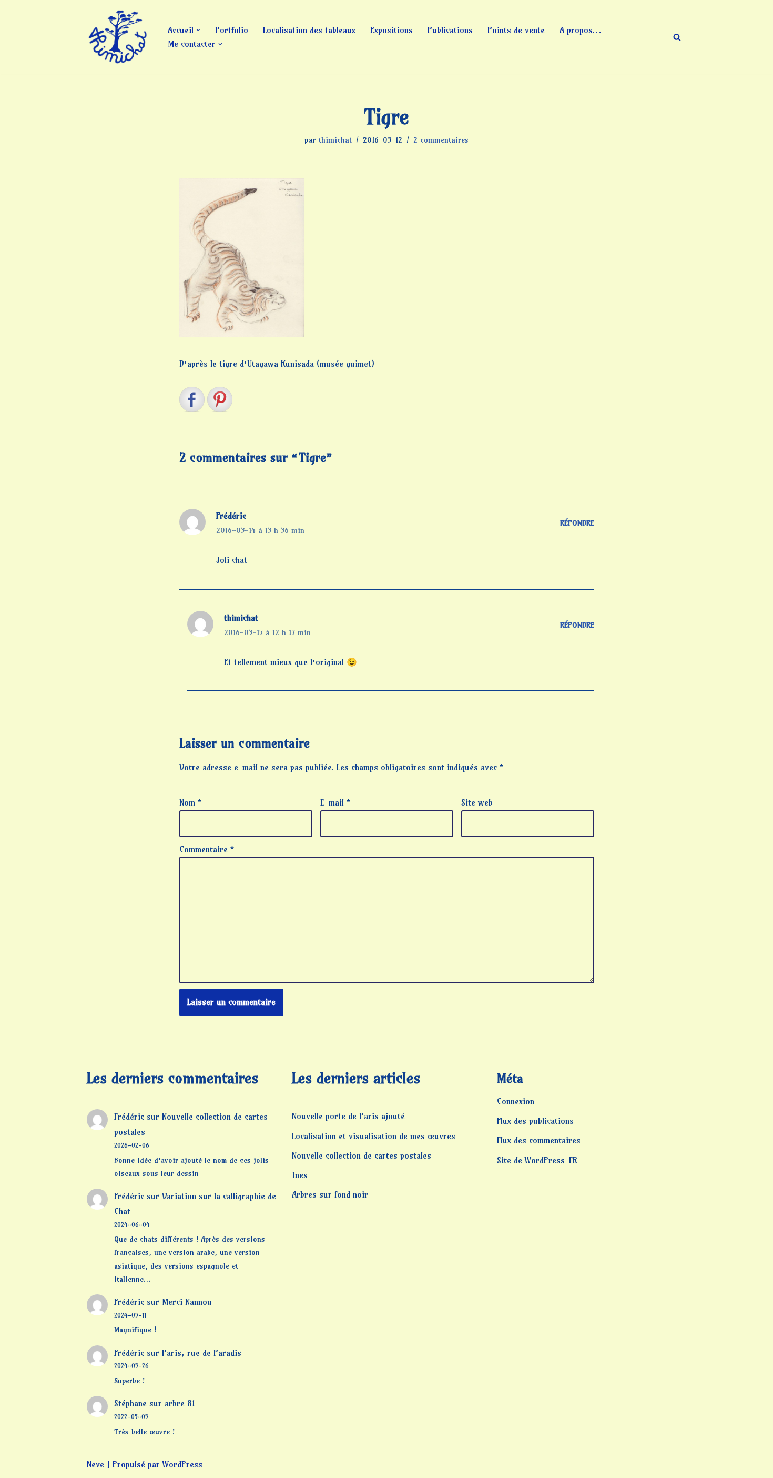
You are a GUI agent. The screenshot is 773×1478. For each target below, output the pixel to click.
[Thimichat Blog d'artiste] (118, 36)
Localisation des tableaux (309, 30)
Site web (477, 802)
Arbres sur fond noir (330, 1194)
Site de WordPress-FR (537, 1160)
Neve (95, 1464)
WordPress (182, 1464)
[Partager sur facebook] (192, 399)
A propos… (580, 30)
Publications (450, 30)
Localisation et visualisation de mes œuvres (373, 1136)
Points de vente (516, 30)
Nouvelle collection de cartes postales (361, 1155)
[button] (198, 30)
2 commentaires (441, 140)
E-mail (335, 802)
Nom (190, 802)
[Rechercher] (677, 37)
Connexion (515, 1101)
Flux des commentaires (539, 1140)
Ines (300, 1175)
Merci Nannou (187, 1301)
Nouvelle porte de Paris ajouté (348, 1116)
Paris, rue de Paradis (201, 1353)
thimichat (335, 140)
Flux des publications (535, 1120)
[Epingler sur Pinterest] (219, 399)
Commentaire (206, 849)
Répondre (577, 523)
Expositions (391, 30)
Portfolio (231, 30)
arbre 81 (180, 1403)
